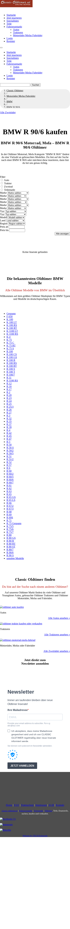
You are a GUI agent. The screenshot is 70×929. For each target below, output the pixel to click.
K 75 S (10, 348)
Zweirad (8, 186)
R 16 (9, 386)
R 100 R (11, 360)
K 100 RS (12, 325)
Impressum (41, 805)
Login (10, 38)
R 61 (9, 485)
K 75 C (10, 342)
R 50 (9, 444)
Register (11, 41)
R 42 (9, 433)
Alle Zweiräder (8, 112)
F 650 (10, 316)
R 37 (9, 424)
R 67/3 (10, 508)
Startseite (11, 15)
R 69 (9, 514)
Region (3, 223)
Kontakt (60, 805)
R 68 (9, 511)
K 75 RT (11, 345)
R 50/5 (10, 453)
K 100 (10, 319)
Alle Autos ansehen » (59, 618)
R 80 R (10, 540)
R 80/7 (10, 549)
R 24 (9, 401)
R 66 (9, 503)
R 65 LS (11, 500)
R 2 (8, 392)
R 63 (9, 491)
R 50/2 (10, 450)
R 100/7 (11, 374)
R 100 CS (12, 354)
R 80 (9, 535)
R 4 (8, 430)
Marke (3, 192)
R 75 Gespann (14, 523)
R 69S (10, 517)
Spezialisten (13, 20)
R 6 (8, 468)
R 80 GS (11, 538)
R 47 (9, 438)
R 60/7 (10, 482)
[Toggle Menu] (1, 47)
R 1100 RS (12, 380)
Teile (9, 23)
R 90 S (10, 555)
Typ (2, 211)
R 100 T (11, 371)
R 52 (9, 462)
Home (9, 805)
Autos (16, 29)
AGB (51, 805)
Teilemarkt (9, 189)
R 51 (9, 456)
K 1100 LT (12, 331)
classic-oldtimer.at (10, 811)
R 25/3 (10, 406)
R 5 (8, 441)
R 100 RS (12, 363)
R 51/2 (10, 459)
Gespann (11, 313)
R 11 (9, 377)
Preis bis (4, 230)
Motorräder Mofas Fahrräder (27, 35)
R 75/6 (10, 529)
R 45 (9, 436)
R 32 (9, 418)
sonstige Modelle (15, 558)
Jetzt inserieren (14, 18)
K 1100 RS (12, 334)
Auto (6, 180)
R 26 (9, 409)
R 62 (9, 488)
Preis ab (4, 226)
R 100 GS (12, 357)
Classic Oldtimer (15, 90)
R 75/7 (10, 532)
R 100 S (11, 369)
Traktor (8, 183)
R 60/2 (10, 473)
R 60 (9, 471)
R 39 (9, 427)
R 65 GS (11, 497)
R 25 (9, 403)
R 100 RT (12, 366)
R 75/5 (10, 526)
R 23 (9, 398)
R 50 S (10, 447)
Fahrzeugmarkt (14, 26)
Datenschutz (27, 805)
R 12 (9, 383)
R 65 (9, 494)
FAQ (16, 805)
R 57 (9, 465)
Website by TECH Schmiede (35, 835)
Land (2, 220)
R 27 (9, 412)
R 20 (9, 395)
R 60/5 (10, 476)
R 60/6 (10, 479)
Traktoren (18, 32)
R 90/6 (10, 552)
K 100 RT (12, 328)
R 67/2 (10, 505)
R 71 (9, 520)
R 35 (9, 421)
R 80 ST (11, 546)
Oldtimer (48, 811)
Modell (3, 217)
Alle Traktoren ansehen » (57, 634)
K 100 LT (12, 322)
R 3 (8, 415)
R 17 (9, 389)
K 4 (8, 336)
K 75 (9, 339)
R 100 (10, 351)
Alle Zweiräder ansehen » (56, 651)
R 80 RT (11, 543)
